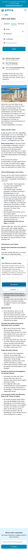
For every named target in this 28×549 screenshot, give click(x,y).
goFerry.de (9, 197)
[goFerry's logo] (7, 10)
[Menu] (25, 10)
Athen (14, 135)
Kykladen (4, 140)
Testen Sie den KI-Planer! (13, 5)
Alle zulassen (14, 284)
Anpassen (13, 289)
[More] (2, 15)
